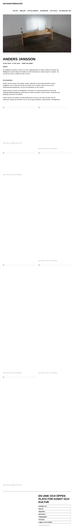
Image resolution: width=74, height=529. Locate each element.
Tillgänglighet (42, 517)
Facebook (68, 525)
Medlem (22, 10)
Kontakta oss (42, 506)
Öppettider (41, 511)
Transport (41, 519)
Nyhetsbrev (42, 514)
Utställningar (32, 10)
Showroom (44, 10)
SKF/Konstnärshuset (13, 3)
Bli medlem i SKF (65, 10)
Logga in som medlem (45, 522)
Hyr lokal (54, 10)
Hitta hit (40, 509)
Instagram (70, 525)
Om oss (15, 10)
